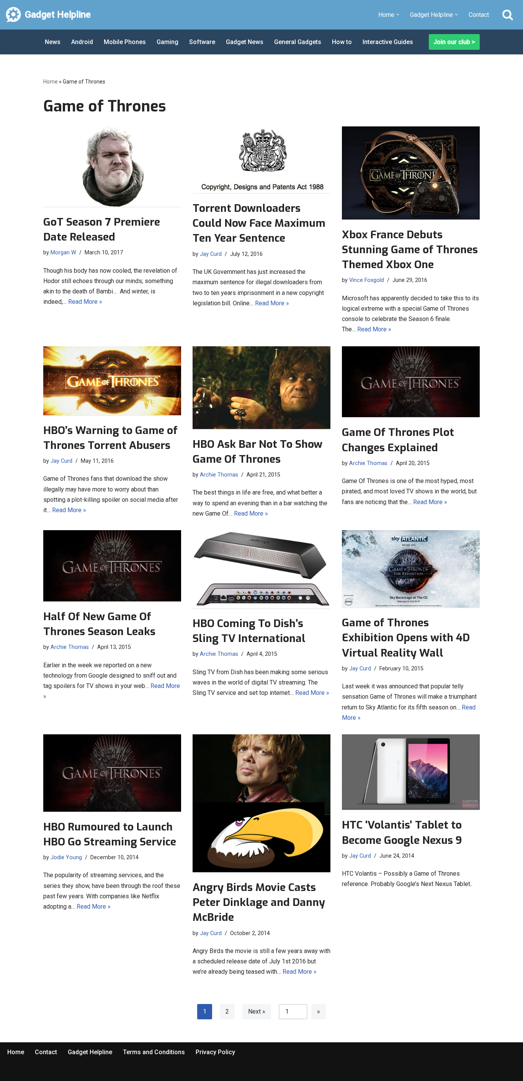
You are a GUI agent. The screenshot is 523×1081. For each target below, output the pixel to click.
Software (202, 42)
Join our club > (454, 42)
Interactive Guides (388, 42)
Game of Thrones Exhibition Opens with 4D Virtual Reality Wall (406, 638)
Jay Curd (211, 254)
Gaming (167, 42)
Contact (479, 14)
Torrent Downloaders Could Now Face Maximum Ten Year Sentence (259, 223)
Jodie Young (66, 857)
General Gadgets (297, 42)
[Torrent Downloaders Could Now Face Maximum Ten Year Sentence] (261, 159)
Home (50, 82)
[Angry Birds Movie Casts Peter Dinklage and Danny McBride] (261, 803)
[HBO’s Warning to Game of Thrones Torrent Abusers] (112, 380)
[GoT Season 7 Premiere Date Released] (112, 166)
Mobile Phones (125, 42)
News (52, 42)
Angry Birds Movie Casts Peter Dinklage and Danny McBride (259, 902)
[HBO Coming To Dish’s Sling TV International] (261, 569)
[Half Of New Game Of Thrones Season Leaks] (112, 565)
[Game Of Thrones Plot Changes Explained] (411, 382)
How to (342, 42)
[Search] (507, 14)
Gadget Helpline (90, 1052)
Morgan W (63, 252)
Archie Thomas (219, 475)
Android (82, 42)
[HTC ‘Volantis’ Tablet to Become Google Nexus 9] (411, 772)
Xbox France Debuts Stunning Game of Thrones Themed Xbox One (410, 250)
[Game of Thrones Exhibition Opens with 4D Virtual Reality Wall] (411, 569)
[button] (397, 14)
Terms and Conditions (154, 1052)
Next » (256, 1011)
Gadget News (244, 42)
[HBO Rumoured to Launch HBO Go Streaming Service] (112, 773)
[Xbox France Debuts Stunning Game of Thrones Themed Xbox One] (411, 172)
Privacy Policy (215, 1052)
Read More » (85, 301)
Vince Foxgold (366, 280)
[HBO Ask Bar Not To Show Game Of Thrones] (261, 387)
